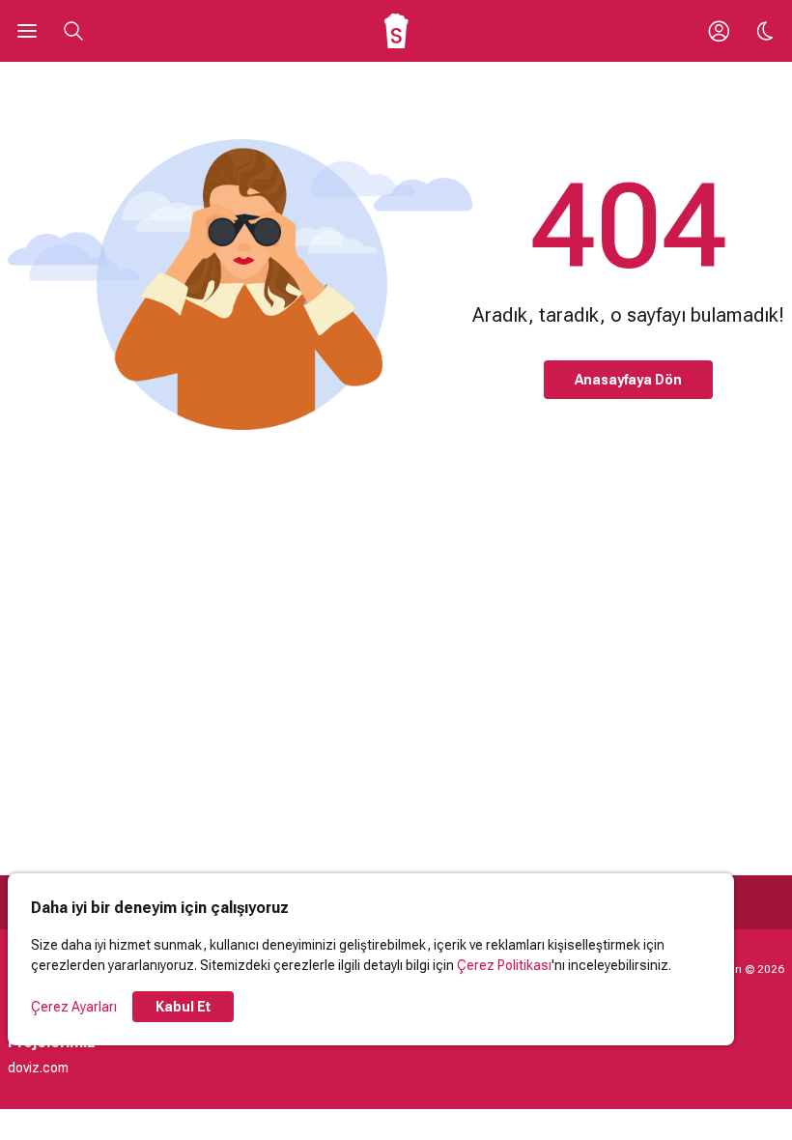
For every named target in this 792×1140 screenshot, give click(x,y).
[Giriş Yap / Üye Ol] (718, 31)
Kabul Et (183, 1006)
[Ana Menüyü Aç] (27, 31)
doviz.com (38, 1067)
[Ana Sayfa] (396, 31)
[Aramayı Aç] (73, 31)
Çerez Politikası (504, 965)
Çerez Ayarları (74, 1006)
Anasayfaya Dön (628, 379)
